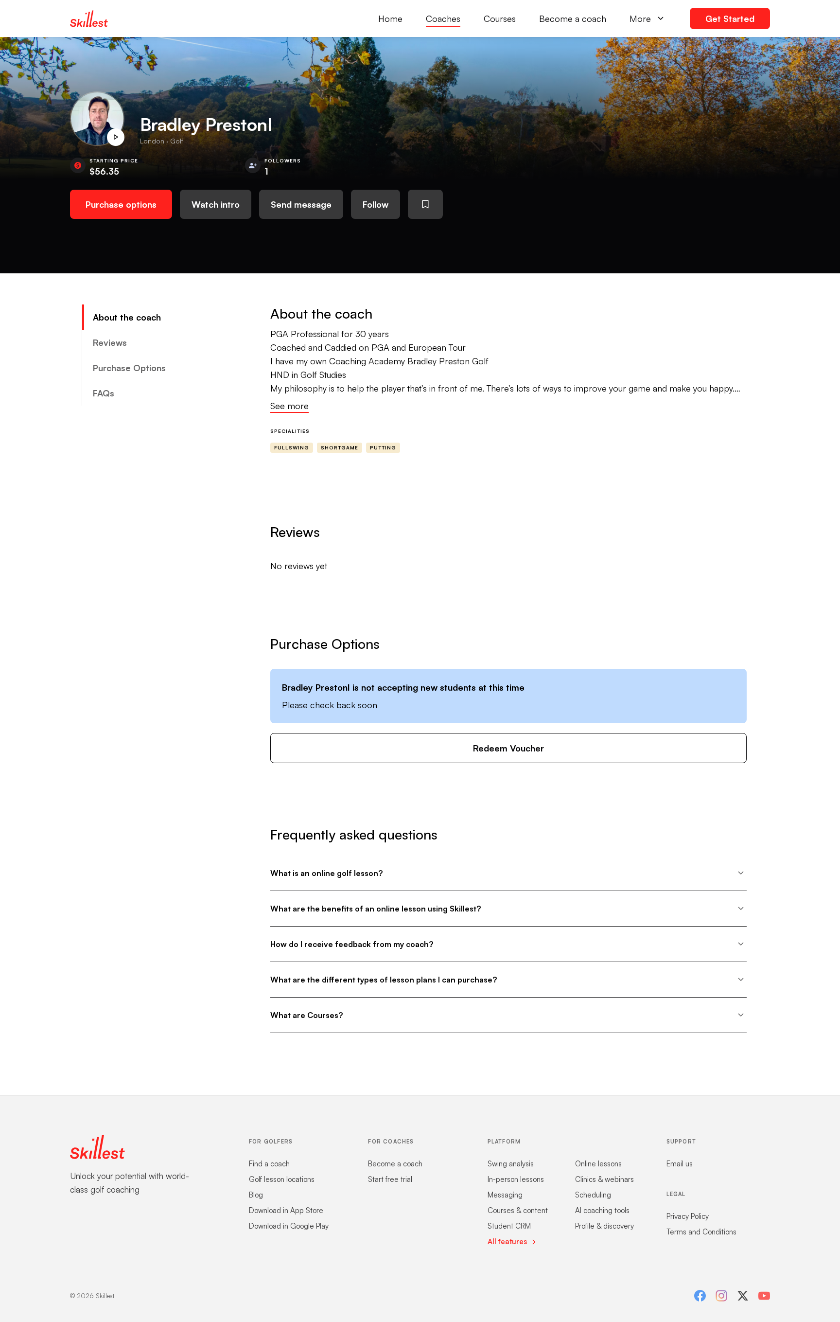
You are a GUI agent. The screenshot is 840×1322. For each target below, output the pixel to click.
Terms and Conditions (701, 1231)
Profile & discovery (604, 1226)
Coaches (443, 18)
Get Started (729, 18)
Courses (500, 18)
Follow (375, 204)
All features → (512, 1241)
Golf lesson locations (282, 1179)
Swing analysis (511, 1163)
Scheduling (593, 1194)
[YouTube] (764, 1295)
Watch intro (216, 204)
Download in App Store (286, 1210)
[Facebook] (700, 1296)
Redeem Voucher (508, 748)
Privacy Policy (687, 1216)
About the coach (127, 317)
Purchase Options (129, 367)
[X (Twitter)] (743, 1296)
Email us (679, 1163)
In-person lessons (516, 1179)
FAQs (103, 393)
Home (390, 18)
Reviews (110, 342)
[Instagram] (721, 1296)
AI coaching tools (602, 1210)
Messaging (505, 1194)
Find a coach (269, 1163)
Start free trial (390, 1179)
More (640, 18)
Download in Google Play (289, 1226)
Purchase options (121, 204)
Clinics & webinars (604, 1179)
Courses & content (518, 1210)
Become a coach (572, 18)
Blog (256, 1194)
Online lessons (598, 1163)
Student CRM (509, 1226)
